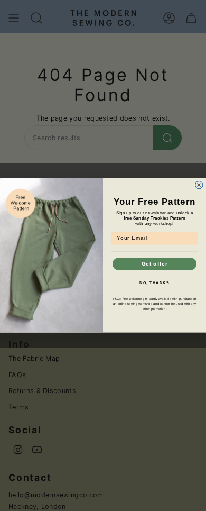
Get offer (155, 264)
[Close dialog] (199, 185)
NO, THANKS (154, 283)
